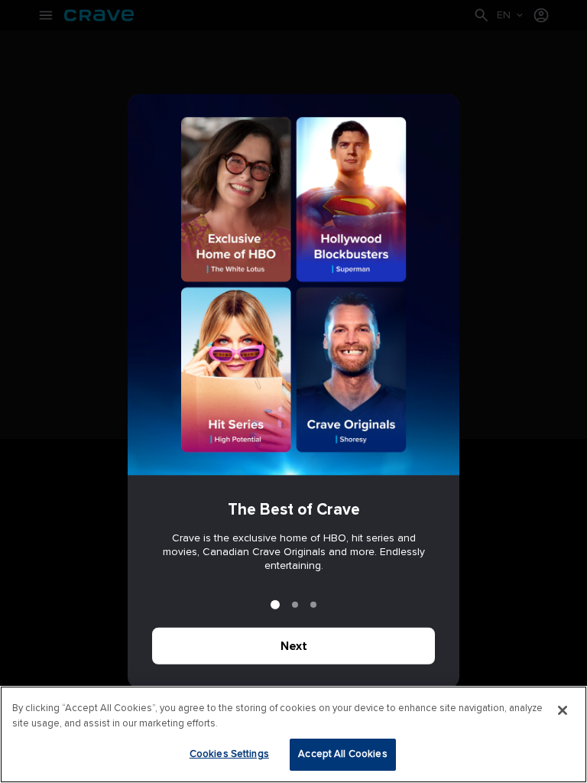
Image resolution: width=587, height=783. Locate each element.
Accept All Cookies (342, 754)
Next (294, 646)
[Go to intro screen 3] (313, 605)
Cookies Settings (229, 754)
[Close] (562, 710)
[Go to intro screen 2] (295, 605)
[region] (293, 734)
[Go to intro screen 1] (275, 604)
